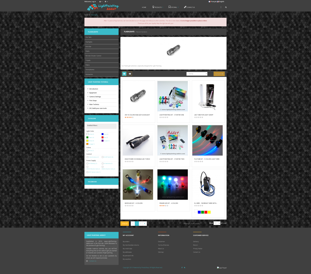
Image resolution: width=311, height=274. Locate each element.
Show (211, 223)
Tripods (88, 60)
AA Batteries (108, 163)
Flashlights (89, 42)
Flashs (87, 51)
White (91, 134)
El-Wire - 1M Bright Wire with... (205, 203)
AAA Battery (93, 163)
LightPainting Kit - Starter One (172, 115)
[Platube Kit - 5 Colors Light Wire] (208, 140)
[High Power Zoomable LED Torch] (139, 140)
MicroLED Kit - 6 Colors (134, 203)
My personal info (128, 256)
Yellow (91, 141)
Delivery (196, 242)
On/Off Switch (108, 157)
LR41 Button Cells (94, 172)
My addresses (127, 252)
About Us (161, 249)
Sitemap (161, 252)
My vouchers (127, 259)
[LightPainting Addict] (103, 7)
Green (91, 137)
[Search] (224, 7)
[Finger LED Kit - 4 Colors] (173, 184)
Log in (94, 1)
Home (86, 15)
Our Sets (88, 37)
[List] (130, 74)
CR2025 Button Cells (93, 169)
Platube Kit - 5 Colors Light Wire (206, 159)
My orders (126, 242)
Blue (106, 134)
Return (195, 245)
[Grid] (124, 74)
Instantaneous (94, 157)
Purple (106, 141)
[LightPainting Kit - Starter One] (173, 96)
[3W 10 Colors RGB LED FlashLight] (139, 96)
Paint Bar (88, 47)
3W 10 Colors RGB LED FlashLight (137, 115)
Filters (88, 65)
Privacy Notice (197, 249)
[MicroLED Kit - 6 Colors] (139, 184)
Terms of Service (163, 245)
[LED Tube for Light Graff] (208, 96)
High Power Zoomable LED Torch (137, 159)
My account (128, 235)
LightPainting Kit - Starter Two (172, 159)
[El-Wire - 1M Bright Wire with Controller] (208, 184)
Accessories (89, 74)
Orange (92, 144)
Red (106, 137)
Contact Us (92, 261)
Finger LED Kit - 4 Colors (169, 203)
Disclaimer (161, 242)
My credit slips (127, 249)
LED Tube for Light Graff (203, 115)
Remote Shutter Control (93, 56)
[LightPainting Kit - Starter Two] (173, 140)
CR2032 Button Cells (108, 169)
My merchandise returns (131, 245)
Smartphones (90, 70)
